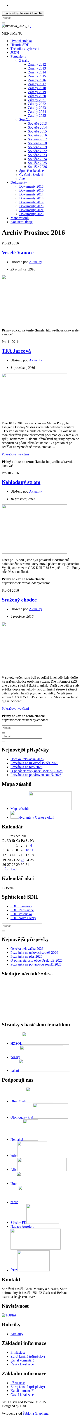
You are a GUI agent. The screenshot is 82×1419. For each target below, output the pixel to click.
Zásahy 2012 (37, 64)
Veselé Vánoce (18, 252)
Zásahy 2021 (37, 100)
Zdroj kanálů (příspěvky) (27, 1356)
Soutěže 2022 (37, 151)
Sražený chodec (19, 600)
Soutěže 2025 (37, 163)
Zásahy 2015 (37, 76)
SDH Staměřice (21, 906)
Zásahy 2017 (37, 84)
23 (22, 860)
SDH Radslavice (22, 910)
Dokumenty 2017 (31, 194)
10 (27, 850)
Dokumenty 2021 (31, 210)
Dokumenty (18, 182)
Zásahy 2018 (37, 88)
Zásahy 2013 (37, 68)
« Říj (5, 869)
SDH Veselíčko (21, 914)
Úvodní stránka (21, 41)
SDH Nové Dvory (23, 918)
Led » (15, 869)
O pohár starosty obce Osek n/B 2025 (36, 771)
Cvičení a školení (31, 174)
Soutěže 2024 (37, 159)
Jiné (22, 178)
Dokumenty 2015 (31, 186)
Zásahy (24, 60)
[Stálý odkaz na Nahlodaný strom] (34, 552)
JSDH (14, 52)
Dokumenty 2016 (31, 190)
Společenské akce (31, 171)
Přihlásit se (17, 1352)
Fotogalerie (18, 56)
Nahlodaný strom (21, 482)
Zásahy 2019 (37, 92)
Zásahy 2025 (37, 115)
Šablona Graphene (35, 1413)
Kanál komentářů (22, 1360)
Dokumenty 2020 (31, 206)
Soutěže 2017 (37, 139)
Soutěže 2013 (37, 123)
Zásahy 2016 (37, 80)
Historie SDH (20, 45)
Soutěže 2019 (37, 147)
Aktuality (35, 262)
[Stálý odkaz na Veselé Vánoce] (34, 323)
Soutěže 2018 (37, 143)
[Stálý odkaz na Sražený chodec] (34, 670)
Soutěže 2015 (37, 131)
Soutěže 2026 (37, 167)
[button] (12, 33)
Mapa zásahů (19, 218)
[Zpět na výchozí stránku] (30, 26)
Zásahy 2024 (37, 111)
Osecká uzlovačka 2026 (27, 759)
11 (31, 850)
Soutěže (24, 119)
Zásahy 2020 (37, 96)
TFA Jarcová (16, 351)
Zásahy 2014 (37, 72)
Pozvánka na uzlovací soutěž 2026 (34, 763)
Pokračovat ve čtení (15, 454)
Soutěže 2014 (37, 127)
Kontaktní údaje (21, 222)
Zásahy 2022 (37, 104)
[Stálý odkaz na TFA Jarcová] (34, 416)
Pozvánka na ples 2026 (26, 767)
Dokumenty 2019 (31, 202)
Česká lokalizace (22, 1364)
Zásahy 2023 (37, 108)
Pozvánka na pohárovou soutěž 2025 (35, 775)
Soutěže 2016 (37, 135)
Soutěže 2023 (37, 155)
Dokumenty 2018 (31, 198)
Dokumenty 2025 (31, 214)
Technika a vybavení (24, 49)
